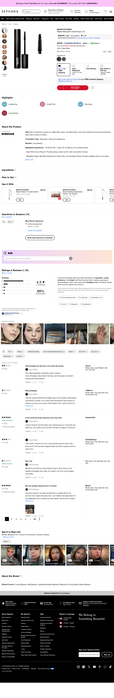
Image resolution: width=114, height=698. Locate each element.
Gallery (23, 623)
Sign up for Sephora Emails (89, 650)
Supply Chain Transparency (6, 630)
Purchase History (26, 629)
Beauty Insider (25, 617)
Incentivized (15, 342)
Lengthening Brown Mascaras (48, 584)
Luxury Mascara (20, 584)
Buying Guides (44, 637)
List (110, 51)
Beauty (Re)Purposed (8, 654)
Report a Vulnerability (8, 657)
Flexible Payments (45, 649)
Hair (51, 18)
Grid (104, 51)
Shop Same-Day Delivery (28, 655)
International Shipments (47, 634)
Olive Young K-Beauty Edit (15, 18)
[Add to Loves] (92, 87)
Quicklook (7, 195)
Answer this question (35, 230)
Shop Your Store (26, 652)
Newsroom (5, 620)
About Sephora (6, 617)
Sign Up (107, 654)
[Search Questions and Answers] (4, 222)
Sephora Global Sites (8, 643)
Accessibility (44, 652)
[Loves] (105, 11)
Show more (29, 159)
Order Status (25, 626)
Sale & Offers (108, 18)
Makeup (29, 18)
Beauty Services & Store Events (28, 636)
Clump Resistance (81, 38)
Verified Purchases (33, 351)
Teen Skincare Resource (47, 655)
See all (4, 75)
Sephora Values (6, 626)
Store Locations (45, 646)
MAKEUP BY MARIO (64, 29)
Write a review (7, 273)
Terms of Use (16, 668)
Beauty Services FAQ (46, 640)
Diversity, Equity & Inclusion (7, 647)
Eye (10, 24)
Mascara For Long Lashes (69, 584)
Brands (76, 18)
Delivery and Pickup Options (46, 624)
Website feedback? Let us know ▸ (57, 593)
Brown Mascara (84, 584)
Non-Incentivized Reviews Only (52, 351)
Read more (29, 406)
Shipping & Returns (65, 81)
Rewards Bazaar (26, 646)
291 (35, 519)
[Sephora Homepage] (10, 11)
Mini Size (69, 18)
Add (19, 200)
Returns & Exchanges (46, 620)
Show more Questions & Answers (40, 238)
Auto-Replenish (26, 640)
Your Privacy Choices (44, 668)
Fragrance (45, 18)
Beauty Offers (25, 643)
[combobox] (31, 11)
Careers (4, 623)
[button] (88, 43)
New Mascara (32, 584)
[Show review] (76, 333)
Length (90, 38)
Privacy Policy (6, 668)
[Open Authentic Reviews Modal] (21, 313)
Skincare (36, 18)
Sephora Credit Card (27, 620)
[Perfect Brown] (63, 59)
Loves (23, 649)
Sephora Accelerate (8, 651)
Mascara (16, 24)
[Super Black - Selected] (59, 59)
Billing (42, 631)
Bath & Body (59, 18)
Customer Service (45, 617)
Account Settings (26, 632)
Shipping (43, 628)
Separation (97, 38)
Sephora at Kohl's (45, 643)
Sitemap (33, 668)
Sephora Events (6, 637)
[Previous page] (2, 519)
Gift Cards (98, 18)
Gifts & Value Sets (87, 18)
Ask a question (75, 36)
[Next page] (39, 519)
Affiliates (4, 634)
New (2, 18)
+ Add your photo (8, 537)
